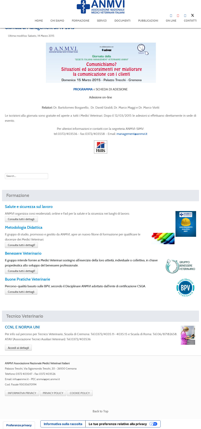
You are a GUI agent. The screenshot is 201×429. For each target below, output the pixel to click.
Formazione (80, 20)
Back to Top (100, 411)
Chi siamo (57, 20)
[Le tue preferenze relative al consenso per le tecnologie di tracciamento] (19, 425)
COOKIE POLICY (80, 393)
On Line (171, 20)
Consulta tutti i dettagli (21, 219)
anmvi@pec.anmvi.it (48, 379)
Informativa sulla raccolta (63, 424)
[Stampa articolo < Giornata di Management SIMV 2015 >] (190, 35)
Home (39, 20)
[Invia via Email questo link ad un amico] (195, 35)
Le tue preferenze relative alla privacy (118, 424)
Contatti (190, 20)
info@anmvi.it (21, 379)
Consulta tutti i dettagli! (21, 245)
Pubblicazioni (148, 20)
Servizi (102, 20)
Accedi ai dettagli (18, 348)
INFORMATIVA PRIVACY (22, 393)
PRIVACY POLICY (53, 393)
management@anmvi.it (132, 134)
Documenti (122, 20)
